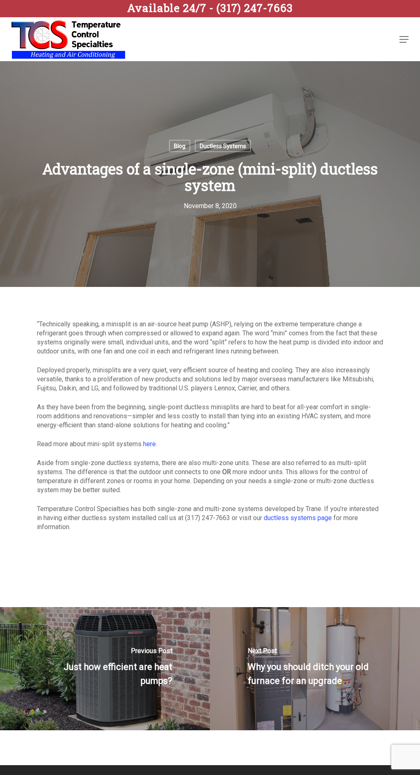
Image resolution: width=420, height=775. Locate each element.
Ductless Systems (223, 146)
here (149, 444)
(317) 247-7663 (210, 8)
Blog (179, 146)
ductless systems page (298, 518)
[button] (404, 39)
